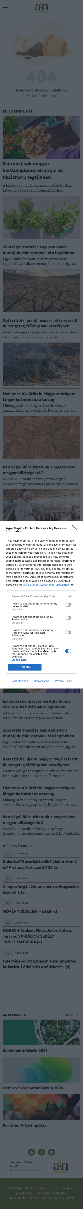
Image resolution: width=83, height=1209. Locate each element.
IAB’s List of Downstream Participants (46, 584)
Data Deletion (19, 680)
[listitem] (41, 596)
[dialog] (41, 604)
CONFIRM (25, 667)
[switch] (68, 605)
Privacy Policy (63, 680)
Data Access (41, 680)
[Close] (75, 528)
